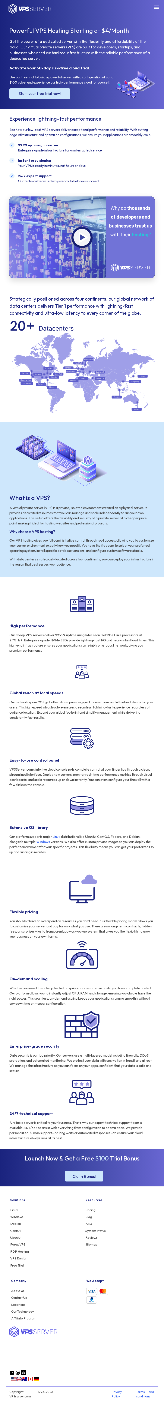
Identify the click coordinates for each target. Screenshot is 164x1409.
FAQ (88, 1224)
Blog (88, 1217)
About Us (18, 1291)
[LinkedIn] (12, 1374)
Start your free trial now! (40, 93)
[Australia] (24, 1381)
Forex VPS (17, 1244)
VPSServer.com (30, 9)
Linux (56, 836)
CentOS (15, 1231)
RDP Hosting (19, 1251)
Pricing (90, 1210)
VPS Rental (18, 1258)
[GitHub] (17, 1374)
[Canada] (30, 1381)
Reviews (91, 1237)
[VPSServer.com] (33, 1336)
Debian (15, 1224)
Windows (43, 842)
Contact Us (19, 1297)
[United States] (13, 1381)
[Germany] (36, 1381)
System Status (95, 1231)
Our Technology (22, 1311)
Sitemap (91, 1244)
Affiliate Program (23, 1318)
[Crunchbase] (23, 1374)
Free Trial (17, 1265)
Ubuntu (15, 1237)
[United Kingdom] (19, 1381)
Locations (18, 1305)
